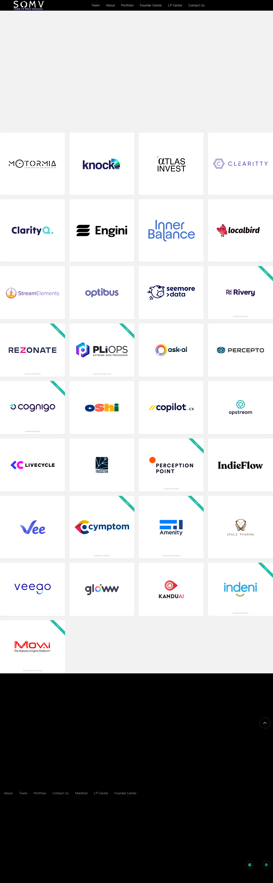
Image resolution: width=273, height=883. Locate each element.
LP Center (175, 5)
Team (95, 5)
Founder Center (151, 5)
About (110, 5)
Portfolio (127, 5)
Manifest (81, 793)
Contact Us (196, 5)
